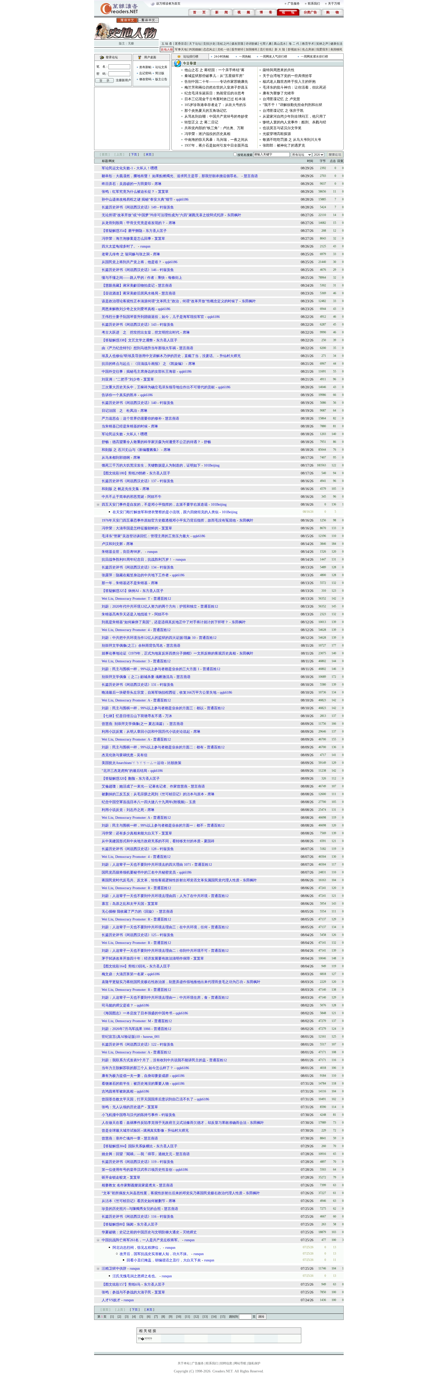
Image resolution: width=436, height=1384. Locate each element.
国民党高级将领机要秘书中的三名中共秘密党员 (139, 872)
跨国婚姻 (195, 49)
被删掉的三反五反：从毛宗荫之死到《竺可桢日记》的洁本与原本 (153, 794)
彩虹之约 (223, 43)
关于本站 (184, 1363)
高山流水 (280, 43)
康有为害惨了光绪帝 (278, 93)
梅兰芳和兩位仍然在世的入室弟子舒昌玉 (216, 87)
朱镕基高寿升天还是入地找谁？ (126, 614)
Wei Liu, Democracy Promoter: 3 (126, 661)
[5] (141, 1316)
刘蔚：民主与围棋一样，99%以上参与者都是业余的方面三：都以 (153, 708)
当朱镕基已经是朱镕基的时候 (125, 426)
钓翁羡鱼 (167, 207)
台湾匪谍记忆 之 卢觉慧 (281, 99)
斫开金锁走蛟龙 (114, 1177)
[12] (196, 1316)
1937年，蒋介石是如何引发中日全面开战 (216, 145)
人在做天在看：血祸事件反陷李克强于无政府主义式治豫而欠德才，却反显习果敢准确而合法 (174, 1123)
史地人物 (167, 49)
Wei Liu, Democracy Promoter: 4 (126, 630)
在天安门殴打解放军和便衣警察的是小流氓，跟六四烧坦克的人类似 (166, 512)
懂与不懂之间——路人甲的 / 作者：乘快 (133, 278)
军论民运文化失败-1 (117, 168)
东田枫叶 (234, 215)
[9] (170, 1316)
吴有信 (142, 755)
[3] (126, 1316)
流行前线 (266, 49)
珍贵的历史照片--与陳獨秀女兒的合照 (131, 1209)
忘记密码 (145, 73)
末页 (149, 154)
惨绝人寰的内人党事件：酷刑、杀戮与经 (294, 122)
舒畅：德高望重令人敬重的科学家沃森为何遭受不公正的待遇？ (151, 442)
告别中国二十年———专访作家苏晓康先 (216, 82)
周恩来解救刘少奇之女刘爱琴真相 (128, 309)
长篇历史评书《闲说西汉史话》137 (129, 481)
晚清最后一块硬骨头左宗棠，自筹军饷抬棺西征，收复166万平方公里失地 (159, 692)
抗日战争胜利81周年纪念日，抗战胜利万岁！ (137, 559)
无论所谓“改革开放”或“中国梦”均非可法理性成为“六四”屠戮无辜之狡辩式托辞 (163, 215)
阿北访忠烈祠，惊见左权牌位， (137, 1248)
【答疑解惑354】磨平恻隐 (122, 231)
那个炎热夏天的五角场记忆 (205, 111)
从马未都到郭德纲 (116, 457)
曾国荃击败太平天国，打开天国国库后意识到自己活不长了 (148, 1099)
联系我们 (314, 3)
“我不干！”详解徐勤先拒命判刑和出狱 (292, 105)
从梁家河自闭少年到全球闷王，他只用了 (294, 116)
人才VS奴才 (111, 1300)
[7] (156, 1316)
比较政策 (174, 763)
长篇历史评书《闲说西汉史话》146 (129, 270)
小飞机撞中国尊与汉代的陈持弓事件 (130, 1115)
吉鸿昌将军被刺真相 (117, 1091)
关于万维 (334, 3)
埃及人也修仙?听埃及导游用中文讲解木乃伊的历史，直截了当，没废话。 (159, 356)
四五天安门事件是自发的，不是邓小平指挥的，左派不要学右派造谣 (155, 504)
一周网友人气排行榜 (273, 56)
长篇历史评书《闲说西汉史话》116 (129, 1216)
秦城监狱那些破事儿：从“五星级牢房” (214, 76)
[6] (148, 1316)
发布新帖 (145, 67)
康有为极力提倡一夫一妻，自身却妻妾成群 (135, 1076)
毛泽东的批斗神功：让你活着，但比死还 (294, 87)
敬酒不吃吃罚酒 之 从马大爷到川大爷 (292, 140)
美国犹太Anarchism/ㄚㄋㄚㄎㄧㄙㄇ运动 (133, 763)
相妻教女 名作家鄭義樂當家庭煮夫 (129, 1185)
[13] (205, 1316)
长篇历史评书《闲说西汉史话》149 (129, 207)
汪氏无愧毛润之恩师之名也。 (135, 1276)
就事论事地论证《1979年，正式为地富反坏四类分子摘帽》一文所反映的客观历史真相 (169, 653)
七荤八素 (266, 43)
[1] (112, 1316)
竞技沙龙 (209, 43)
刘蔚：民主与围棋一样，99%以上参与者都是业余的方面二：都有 (153, 747)
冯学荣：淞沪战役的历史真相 (207, 134)
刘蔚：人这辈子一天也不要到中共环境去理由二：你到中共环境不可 (155, 951)
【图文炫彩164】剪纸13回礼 (124, 966)
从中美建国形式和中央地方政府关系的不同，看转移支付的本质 (151, 841)
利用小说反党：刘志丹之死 (123, 810)
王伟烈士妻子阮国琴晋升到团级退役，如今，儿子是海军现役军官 (153, 317)
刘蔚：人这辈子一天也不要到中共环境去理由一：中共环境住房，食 (155, 997)
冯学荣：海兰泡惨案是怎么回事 (126, 238)
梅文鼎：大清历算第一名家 (123, 974)
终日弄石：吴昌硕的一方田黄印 (126, 184)
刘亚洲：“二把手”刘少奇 (121, 379)
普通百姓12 (162, 599)
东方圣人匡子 (156, 231)
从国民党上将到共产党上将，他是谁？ (132, 262)
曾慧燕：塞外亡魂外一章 (121, 1138)
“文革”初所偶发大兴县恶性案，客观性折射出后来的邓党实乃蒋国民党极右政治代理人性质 (172, 1193)
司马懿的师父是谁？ (117, 1005)
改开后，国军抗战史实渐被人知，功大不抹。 (155, 1254)
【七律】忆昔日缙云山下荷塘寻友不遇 (132, 716)
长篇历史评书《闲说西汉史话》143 (129, 325)
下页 (134, 154)
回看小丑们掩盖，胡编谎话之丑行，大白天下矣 (164, 1260)
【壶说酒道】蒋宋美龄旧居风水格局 (130, 293)
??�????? (145, 1339)
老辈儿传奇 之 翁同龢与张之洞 (126, 254)
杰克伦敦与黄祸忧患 (117, 755)
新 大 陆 (280, 49)
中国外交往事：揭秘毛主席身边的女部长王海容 (139, 371)
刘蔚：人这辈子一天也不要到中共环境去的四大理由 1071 (146, 864)
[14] (213, 1316)
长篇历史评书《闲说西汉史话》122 (129, 1044)
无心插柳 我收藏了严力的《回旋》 (129, 911)
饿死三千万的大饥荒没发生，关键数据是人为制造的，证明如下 (151, 465)
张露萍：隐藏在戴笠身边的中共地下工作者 (135, 575)
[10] (178, 1316)
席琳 (157, 184)
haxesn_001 (151, 1037)
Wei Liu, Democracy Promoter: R (126, 888)
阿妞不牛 (154, 497)
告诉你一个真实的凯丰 (119, 395)
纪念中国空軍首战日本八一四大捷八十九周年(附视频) (143, 802)
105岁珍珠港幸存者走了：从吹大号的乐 (215, 105)
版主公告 (161, 79)
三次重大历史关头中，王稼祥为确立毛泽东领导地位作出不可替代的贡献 (158, 387)
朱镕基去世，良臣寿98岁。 (123, 552)
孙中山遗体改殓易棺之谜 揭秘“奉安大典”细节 (137, 199)
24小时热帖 (221, 56)
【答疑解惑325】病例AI (120, 591)
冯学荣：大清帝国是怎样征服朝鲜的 (130, 528)
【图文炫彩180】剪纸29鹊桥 (124, 473)
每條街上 (175, 278)
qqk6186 (182, 199)
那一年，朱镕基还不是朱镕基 (125, 583)
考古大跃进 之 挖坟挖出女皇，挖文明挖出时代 (140, 332)
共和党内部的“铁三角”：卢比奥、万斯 (214, 128)
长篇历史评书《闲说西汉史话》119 (129, 1162)
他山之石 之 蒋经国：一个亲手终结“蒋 (214, 70)
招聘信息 (226, 1363)
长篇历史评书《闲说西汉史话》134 (129, 567)
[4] (134, 1316)
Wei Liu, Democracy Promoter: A (126, 700)
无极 (131, 43)
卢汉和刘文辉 (112, 544)
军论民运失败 (112, 434)
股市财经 (237, 49)
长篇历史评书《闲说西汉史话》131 (129, 685)
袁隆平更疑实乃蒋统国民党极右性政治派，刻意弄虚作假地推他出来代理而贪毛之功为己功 (172, 982)
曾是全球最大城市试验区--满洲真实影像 (133, 1130)
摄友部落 (237, 43)
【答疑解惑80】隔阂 (117, 1224)
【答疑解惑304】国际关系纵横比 (127, 1146)
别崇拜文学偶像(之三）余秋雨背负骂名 (133, 645)
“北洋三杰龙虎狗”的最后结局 (124, 771)
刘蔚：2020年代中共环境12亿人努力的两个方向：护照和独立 (149, 606)
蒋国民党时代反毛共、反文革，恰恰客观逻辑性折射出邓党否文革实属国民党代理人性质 (170, 880)
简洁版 (159, 73)
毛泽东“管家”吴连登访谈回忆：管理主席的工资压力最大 (145, 536)
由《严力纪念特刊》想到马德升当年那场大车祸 (139, 348)
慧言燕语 (251, 176)
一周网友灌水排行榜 (314, 56)
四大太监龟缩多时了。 (119, 246)
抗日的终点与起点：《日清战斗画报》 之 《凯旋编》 (143, 364)
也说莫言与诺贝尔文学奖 (282, 128)
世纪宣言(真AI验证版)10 (121, 1037)
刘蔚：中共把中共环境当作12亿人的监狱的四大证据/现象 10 (149, 638)
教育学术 (308, 43)
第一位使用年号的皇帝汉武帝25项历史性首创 (137, 1170)
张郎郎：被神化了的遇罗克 (284, 145)
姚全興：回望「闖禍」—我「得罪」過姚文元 (137, 1154)
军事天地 (181, 49)
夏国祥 (209, 841)
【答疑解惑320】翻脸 (118, 778)
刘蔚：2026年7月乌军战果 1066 (126, 1029)
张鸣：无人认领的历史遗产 (123, 1107)
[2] (119, 1316)
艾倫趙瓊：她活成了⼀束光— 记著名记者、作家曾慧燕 (144, 786)
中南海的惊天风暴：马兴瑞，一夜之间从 (216, 140)
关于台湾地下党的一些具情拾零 (287, 76)
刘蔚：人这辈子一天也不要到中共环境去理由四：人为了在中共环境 (155, 896)
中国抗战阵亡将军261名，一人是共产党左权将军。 (141, 1240)
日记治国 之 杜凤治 (119, 411)
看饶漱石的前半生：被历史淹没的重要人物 (135, 1084)
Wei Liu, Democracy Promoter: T (126, 599)
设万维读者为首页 (168, 3)
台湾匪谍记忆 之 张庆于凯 (283, 111)
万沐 (168, 716)
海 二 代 (294, 43)
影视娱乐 (294, 49)
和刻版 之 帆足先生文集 (120, 489)
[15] (222, 1316)
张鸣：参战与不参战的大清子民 (126, 1292)
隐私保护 (254, 1363)
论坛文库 (161, 67)
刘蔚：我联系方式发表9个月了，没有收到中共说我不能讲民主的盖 (154, 1060)
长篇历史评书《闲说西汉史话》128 (129, 849)
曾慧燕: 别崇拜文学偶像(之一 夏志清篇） (134, 724)
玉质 (192, 802)
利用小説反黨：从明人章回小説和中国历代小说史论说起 (146, 732)
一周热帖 (245, 56)
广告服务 (294, 3)
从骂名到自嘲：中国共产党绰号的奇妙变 (216, 116)
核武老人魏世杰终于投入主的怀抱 (289, 82)
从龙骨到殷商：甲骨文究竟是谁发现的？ (133, 223)
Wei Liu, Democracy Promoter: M (126, 1021)
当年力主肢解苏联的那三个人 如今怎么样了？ (137, 1068)
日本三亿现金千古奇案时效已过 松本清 (215, 99)
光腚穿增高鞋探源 (277, 134)
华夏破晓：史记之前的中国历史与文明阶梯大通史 (140, 1232)
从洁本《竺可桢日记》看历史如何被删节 (133, 1201)
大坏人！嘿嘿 (146, 168)
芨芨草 (163, 192)
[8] (163, 1316)
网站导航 (240, 1363)
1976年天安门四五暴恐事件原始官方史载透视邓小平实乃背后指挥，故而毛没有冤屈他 (169, 520)
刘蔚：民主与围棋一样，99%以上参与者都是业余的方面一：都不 (153, 825)
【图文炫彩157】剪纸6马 (121, 1284)
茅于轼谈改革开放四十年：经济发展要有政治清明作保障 (146, 958)
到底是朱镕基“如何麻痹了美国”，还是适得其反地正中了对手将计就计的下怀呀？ (165, 622)
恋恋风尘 (209, 49)
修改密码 (145, 79)
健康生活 (336, 43)
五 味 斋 (166, 43)
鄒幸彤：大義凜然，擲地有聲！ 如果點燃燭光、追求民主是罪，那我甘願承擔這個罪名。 (171, 176)
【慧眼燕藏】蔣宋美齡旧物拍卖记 (128, 285)
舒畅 (207, 442)
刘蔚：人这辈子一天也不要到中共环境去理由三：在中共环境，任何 (155, 927)
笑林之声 (322, 43)
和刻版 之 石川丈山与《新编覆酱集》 (131, 450)
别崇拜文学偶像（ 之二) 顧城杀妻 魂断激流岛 (137, 677)
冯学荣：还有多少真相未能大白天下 (130, 833)
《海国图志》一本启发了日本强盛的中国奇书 (137, 1013)
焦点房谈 (308, 49)
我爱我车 (322, 49)
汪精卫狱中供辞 (114, 1268)
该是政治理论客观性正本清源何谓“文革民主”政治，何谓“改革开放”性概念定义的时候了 (170, 301)
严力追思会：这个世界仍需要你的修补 (132, 418)
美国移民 (336, 49)
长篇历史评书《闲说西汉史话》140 (129, 403)
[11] (187, 1316)
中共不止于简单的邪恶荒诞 (123, 497)
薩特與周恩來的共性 (278, 70)
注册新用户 (123, 80)
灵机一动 (223, 49)
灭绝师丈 (190, 1232)
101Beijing (212, 465)
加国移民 (252, 49)
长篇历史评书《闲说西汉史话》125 (129, 935)
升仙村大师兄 (230, 356)
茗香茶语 (181, 43)
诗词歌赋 (252, 43)
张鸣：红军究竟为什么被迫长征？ (128, 192)
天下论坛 (195, 43)
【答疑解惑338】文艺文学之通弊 (127, 340)
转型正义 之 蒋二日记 (201, 122)
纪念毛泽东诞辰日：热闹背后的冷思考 (214, 93)
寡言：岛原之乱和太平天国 (123, 904)
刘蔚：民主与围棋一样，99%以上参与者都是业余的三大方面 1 (150, 669)
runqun (145, 246)
